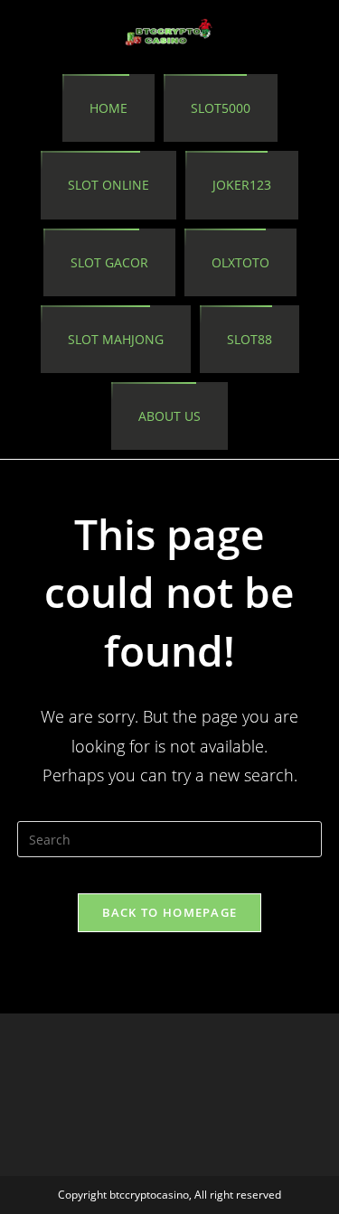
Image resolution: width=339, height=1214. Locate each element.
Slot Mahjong (116, 339)
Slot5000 (220, 108)
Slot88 (249, 339)
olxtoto (240, 262)
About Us (169, 416)
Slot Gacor (109, 262)
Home (108, 108)
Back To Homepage (170, 912)
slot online (108, 184)
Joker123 (241, 184)
